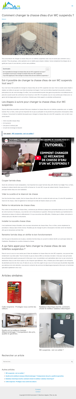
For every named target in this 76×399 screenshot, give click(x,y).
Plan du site (53, 395)
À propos (38, 389)
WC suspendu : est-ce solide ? (51, 350)
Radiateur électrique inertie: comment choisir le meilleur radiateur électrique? (54, 307)
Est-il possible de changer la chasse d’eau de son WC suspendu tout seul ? (24, 71)
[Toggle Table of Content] (46, 69)
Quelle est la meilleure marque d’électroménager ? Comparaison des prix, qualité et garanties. (18, 332)
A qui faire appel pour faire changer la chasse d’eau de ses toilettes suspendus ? (26, 75)
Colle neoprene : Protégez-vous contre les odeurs (19, 307)
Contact (38, 391)
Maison (4, 19)
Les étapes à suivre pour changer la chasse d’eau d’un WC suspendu (22, 73)
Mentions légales (44, 395)
